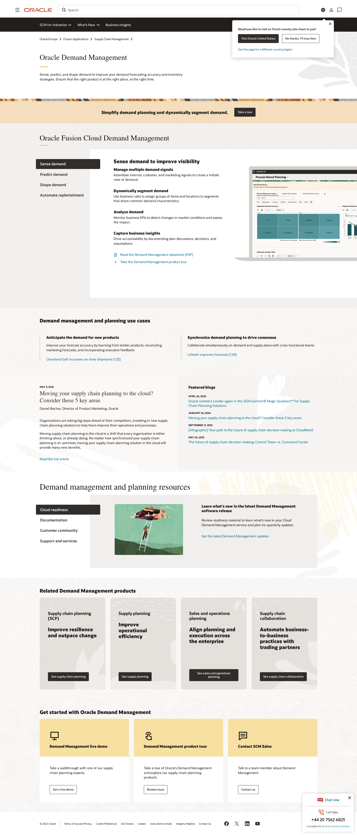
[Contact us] (339, 9)
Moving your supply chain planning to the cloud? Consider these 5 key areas (245, 418)
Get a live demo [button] (63, 789)
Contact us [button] (248, 789)
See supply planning (135, 676)
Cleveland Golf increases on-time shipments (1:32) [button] (83, 359)
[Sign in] (331, 9)
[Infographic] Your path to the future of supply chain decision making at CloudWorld (250, 430)
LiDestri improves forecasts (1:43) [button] (212, 354)
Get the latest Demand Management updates (235, 536)
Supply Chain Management (111, 39)
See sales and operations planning (213, 675)
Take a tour (245, 112)
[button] (17, 9)
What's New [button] (86, 25)
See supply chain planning (68, 676)
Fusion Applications (75, 39)
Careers (142, 823)
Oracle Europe (48, 39)
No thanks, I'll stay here (300, 38)
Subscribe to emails (161, 823)
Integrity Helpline (185, 823)
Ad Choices (127, 823)
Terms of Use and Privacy (78, 823)
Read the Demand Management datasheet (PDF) (156, 254)
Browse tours (155, 789)
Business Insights (118, 25)
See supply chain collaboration (283, 676)
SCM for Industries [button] (53, 25)
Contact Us (205, 823)
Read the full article (54, 459)
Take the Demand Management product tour (153, 262)
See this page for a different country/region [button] (265, 49)
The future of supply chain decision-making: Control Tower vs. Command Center (248, 442)
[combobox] (178, 10)
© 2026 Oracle (48, 823)
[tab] (68, 164)
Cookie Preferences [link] (106, 823)
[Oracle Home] (38, 10)
